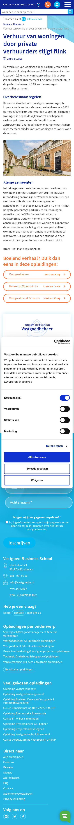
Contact (8, 788)
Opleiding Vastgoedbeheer (19, 689)
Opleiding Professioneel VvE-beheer (25, 723)
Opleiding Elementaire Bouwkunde (24, 713)
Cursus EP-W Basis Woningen (21, 718)
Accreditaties (11, 777)
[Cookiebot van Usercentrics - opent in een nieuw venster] (54, 341)
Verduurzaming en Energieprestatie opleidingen (32, 662)
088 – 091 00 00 (18, 576)
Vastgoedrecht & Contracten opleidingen (28, 646)
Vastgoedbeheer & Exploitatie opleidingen (29, 641)
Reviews (8, 767)
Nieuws (17, 24)
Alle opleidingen (13, 757)
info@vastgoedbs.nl (22, 582)
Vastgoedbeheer (37, 329)
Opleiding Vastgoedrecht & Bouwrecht (26, 734)
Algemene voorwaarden (17, 793)
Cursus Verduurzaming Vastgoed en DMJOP (29, 739)
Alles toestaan (37, 457)
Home (6, 24)
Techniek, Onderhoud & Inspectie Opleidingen (31, 656)
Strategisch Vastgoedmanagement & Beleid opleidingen (30, 633)
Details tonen (54, 445)
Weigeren (37, 480)
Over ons (8, 762)
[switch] (65, 409)
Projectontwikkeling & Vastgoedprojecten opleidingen (36, 651)
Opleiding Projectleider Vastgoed (23, 729)
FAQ (5, 783)
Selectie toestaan (37, 468)
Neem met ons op (22, 612)
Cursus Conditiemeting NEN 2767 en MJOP (29, 708)
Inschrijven (19, 543)
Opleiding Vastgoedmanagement (23, 694)
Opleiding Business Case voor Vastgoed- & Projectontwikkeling (28, 700)
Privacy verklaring (14, 799)
